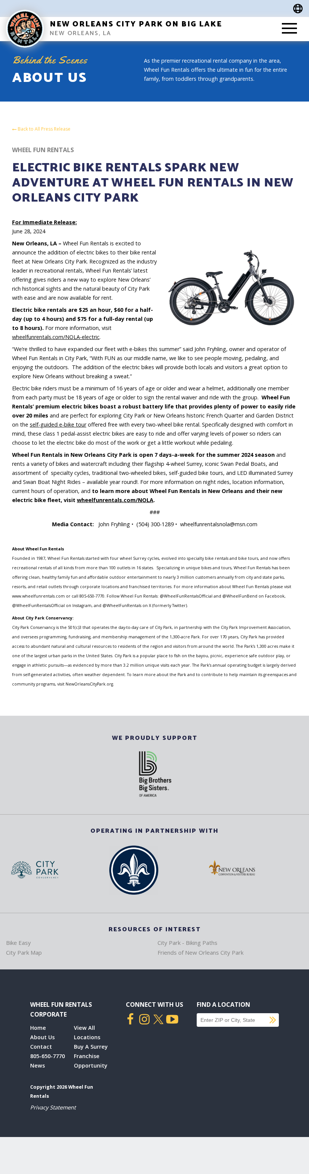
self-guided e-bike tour (58, 424)
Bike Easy (18, 942)
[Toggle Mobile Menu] (289, 29)
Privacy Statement (53, 1107)
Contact (41, 1046)
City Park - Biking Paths (187, 942)
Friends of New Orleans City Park (200, 952)
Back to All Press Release (43, 129)
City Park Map (24, 952)
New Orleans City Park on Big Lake (136, 24)
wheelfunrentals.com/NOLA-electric (55, 336)
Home (38, 1027)
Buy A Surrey (91, 1046)
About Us (42, 1037)
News (37, 1065)
